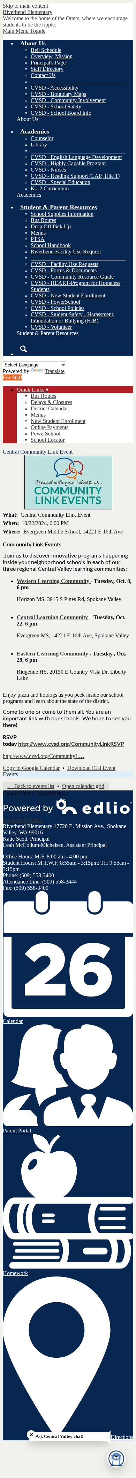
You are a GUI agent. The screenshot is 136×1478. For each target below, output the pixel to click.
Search (24, 349)
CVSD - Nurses (48, 170)
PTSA (38, 239)
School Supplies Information (62, 214)
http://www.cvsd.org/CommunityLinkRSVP (71, 744)
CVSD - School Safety (56, 106)
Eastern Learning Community (52, 654)
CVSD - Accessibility (54, 88)
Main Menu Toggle (24, 31)
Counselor (42, 138)
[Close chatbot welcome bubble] (31, 1434)
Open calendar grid (83, 786)
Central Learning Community (52, 617)
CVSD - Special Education (60, 182)
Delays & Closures (51, 402)
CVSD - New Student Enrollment (68, 295)
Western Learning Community (54, 581)
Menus (38, 233)
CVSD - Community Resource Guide (72, 277)
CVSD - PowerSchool (55, 302)
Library (39, 144)
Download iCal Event (91, 768)
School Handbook (51, 245)
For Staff (12, 377)
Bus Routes (43, 220)
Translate (55, 371)
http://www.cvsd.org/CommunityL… (43, 756)
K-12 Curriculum (50, 188)
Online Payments (49, 427)
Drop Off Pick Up (51, 226)
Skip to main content (25, 6)
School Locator (48, 440)
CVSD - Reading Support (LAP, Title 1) (75, 176)
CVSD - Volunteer (51, 327)
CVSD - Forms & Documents (64, 270)
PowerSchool (45, 434)
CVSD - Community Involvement (68, 100)
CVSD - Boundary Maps (58, 94)
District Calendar (49, 408)
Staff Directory (47, 69)
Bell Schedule (46, 50)
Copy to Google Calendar (31, 768)
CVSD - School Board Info (61, 113)
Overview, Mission (52, 56)
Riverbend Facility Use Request (66, 252)
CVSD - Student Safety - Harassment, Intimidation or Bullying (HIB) (72, 317)
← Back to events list (30, 786)
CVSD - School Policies (57, 308)
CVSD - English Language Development (76, 157)
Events (10, 774)
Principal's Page (48, 63)
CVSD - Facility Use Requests (64, 264)
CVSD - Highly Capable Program (68, 163)
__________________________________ (78, 81)
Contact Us (43, 75)
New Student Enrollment (58, 421)
